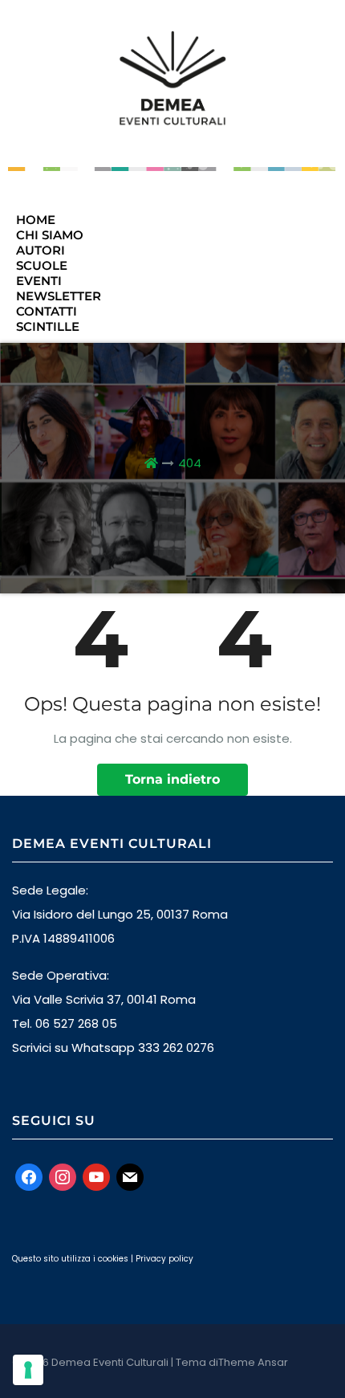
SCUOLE (41, 265)
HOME (35, 219)
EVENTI (39, 280)
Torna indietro (172, 779)
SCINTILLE (47, 326)
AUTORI (40, 250)
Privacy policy (164, 1259)
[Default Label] (96, 1176)
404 (189, 462)
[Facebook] (29, 1176)
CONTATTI (46, 311)
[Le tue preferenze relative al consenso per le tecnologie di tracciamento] (28, 1370)
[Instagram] (62, 1176)
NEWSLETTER (58, 296)
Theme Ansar (253, 1362)
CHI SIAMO (49, 235)
